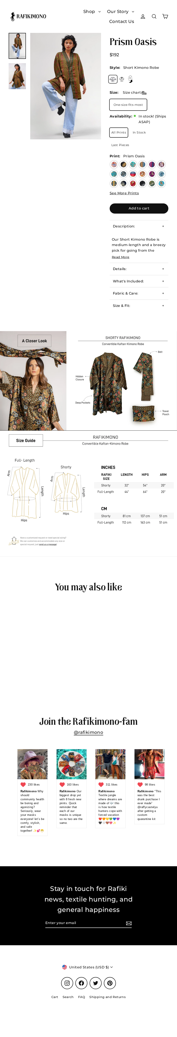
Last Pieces (120, 145)
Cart (54, 997)
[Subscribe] (128, 923)
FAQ (81, 997)
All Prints (118, 132)
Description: (124, 226)
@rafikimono (88, 732)
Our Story (118, 11)
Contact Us (121, 21)
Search (68, 997)
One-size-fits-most (128, 105)
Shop (89, 11)
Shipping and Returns (107, 997)
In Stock (139, 132)
